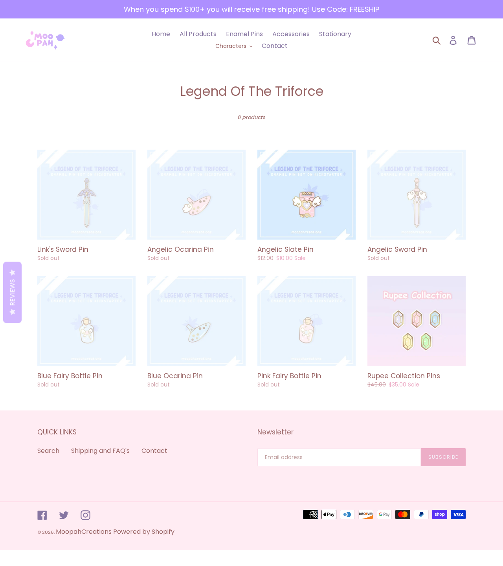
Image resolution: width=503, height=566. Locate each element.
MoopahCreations (84, 531)
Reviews (12, 292)
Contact (154, 450)
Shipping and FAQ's (100, 450)
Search (48, 450)
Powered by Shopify (143, 531)
